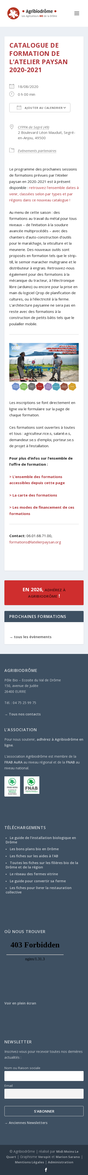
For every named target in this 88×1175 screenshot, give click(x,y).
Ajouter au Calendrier (43, 108)
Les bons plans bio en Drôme (34, 849)
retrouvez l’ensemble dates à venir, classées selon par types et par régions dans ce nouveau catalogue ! (44, 193)
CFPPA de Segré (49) (33, 127)
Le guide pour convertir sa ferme (38, 881)
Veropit (44, 1157)
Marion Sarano (68, 1157)
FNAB (70, 762)
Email (8, 1085)
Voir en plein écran (20, 1003)
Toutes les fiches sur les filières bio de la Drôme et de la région (42, 864)
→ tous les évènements (30, 636)
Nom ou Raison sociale (22, 1068)
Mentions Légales (29, 1162)
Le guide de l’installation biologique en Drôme (41, 839)
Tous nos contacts (25, 714)
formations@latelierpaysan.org (35, 542)
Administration (60, 1162)
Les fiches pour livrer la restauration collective (39, 889)
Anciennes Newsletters (28, 1122)
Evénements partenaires (37, 150)
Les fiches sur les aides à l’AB (34, 856)
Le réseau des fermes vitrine (34, 874)
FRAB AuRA (13, 762)
